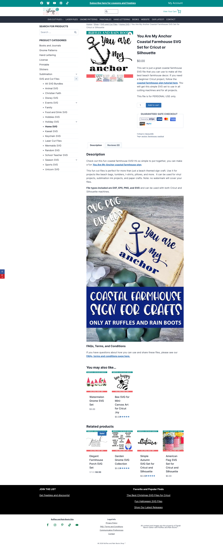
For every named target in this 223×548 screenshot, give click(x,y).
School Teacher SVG (56, 155)
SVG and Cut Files (49, 79)
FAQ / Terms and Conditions (111, 526)
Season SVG (52, 159)
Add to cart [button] (96, 412)
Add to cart (153, 105)
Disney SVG (51, 98)
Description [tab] (96, 145)
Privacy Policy (111, 523)
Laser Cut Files (53, 140)
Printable (44, 64)
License (43, 59)
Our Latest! (158, 19)
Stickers (43, 69)
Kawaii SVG (51, 131)
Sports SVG (51, 164)
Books (135, 19)
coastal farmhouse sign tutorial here (157, 82)
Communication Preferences (111, 530)
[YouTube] (54, 3)
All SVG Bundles (54, 83)
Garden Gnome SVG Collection (122, 460)
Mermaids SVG (53, 145)
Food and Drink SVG (56, 112)
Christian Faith (53, 93)
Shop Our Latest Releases (148, 507)
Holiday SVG (52, 121)
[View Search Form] (111, 11)
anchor (144, 136)
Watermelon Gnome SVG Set (96, 400)
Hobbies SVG (52, 117)
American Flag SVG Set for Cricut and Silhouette (172, 464)
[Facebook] (41, 3)
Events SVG (51, 102)
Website (145, 19)
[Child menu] (76, 74)
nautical (160, 136)
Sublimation (45, 74)
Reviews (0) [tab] (113, 145)
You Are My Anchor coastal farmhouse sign (117, 164)
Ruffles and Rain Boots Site (62, 519)
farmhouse (152, 136)
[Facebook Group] (48, 3)
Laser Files (72, 19)
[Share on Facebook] (2, 271)
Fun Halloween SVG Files (148, 501)
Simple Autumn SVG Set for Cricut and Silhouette (147, 464)
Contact (170, 19)
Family (48, 107)
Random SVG (52, 150)
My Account (175, 3)
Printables (105, 19)
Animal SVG (51, 88)
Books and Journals (50, 45)
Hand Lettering (122, 19)
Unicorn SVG (52, 169)
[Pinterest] (61, 3)
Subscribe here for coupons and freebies (113, 3)
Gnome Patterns (88, 19)
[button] (130, 34)
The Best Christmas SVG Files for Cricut (148, 495)
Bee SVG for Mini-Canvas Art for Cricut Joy (122, 404)
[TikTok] (67, 3)
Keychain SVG (53, 136)
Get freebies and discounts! (54, 495)
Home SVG (149, 134)
